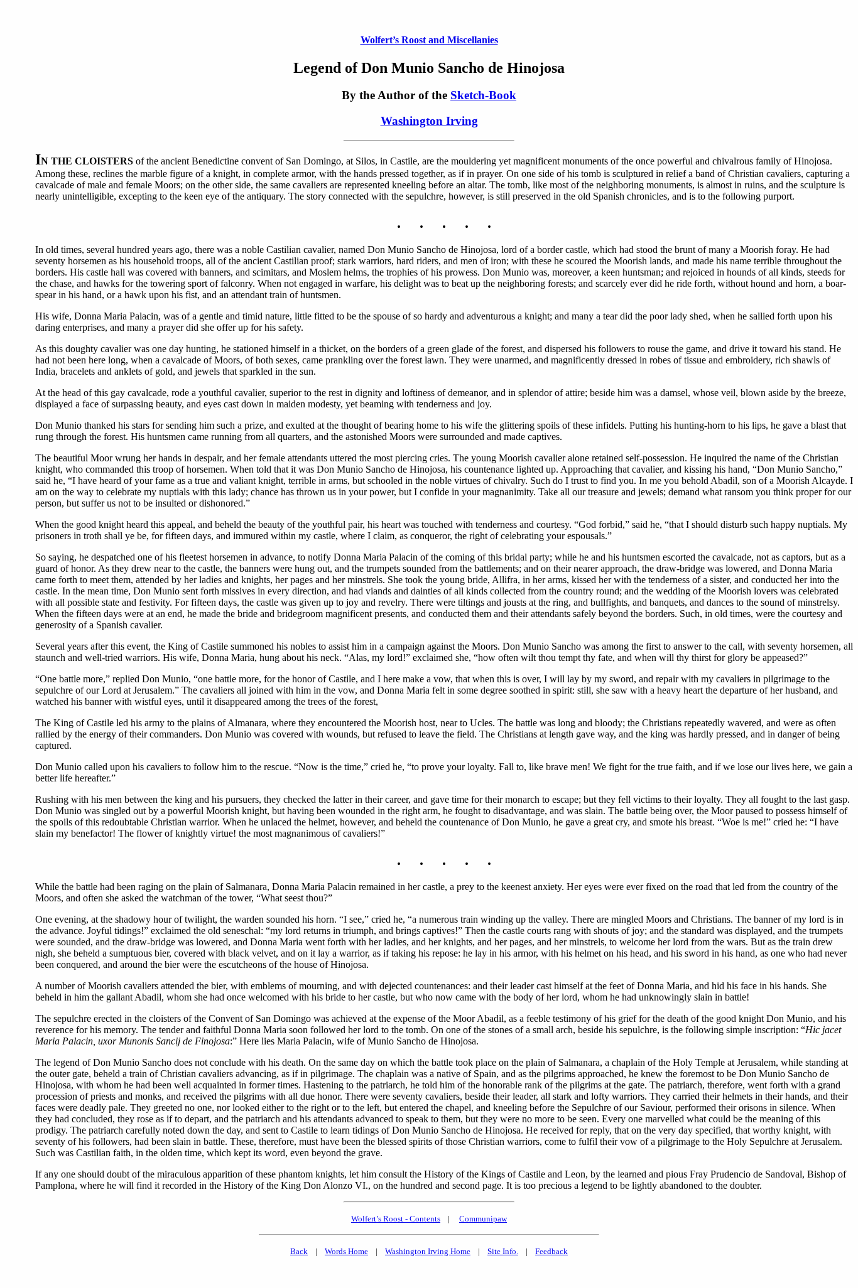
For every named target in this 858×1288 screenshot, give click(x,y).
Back (299, 1251)
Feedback (551, 1251)
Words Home (346, 1251)
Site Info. (502, 1251)
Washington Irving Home (427, 1251)
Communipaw (483, 1218)
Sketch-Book (483, 95)
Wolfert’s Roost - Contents (395, 1218)
